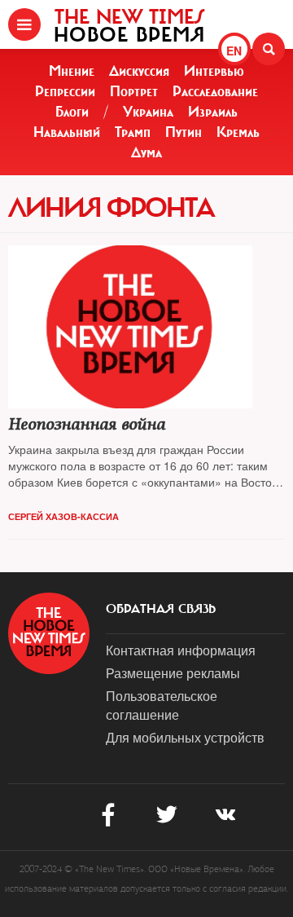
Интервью (214, 71)
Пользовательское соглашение (161, 705)
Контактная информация (181, 650)
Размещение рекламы (173, 673)
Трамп (133, 132)
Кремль (238, 132)
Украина (148, 112)
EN (234, 50)
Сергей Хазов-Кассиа (63, 516)
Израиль (213, 112)
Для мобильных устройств (185, 737)
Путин (183, 132)
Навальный (66, 132)
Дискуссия (139, 71)
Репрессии (65, 91)
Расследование (215, 91)
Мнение (71, 71)
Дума (146, 152)
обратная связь (161, 609)
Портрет (134, 91)
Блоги (72, 112)
